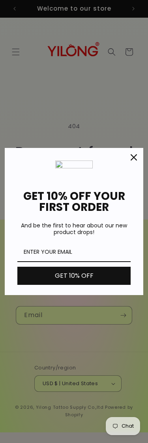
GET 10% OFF (74, 275)
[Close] (133, 157)
